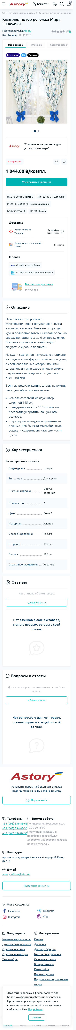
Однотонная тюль (13, 946)
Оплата (38, 936)
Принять (37, 1017)
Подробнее (35, 1009)
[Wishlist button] (56, 159)
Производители (44, 971)
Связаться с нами (45, 956)
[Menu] (4, 4)
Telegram (48, 907)
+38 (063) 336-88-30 (14, 825)
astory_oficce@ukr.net (16, 871)
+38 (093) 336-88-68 (14, 820)
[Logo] (18, 4)
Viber (46, 913)
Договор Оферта (45, 946)
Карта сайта (41, 966)
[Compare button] (64, 159)
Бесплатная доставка (39, 281)
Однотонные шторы (15, 951)
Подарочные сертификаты (51, 976)
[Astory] (15, 143)
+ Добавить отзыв (37, 599)
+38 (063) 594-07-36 (14, 830)
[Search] (62, 4)
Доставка (40, 941)
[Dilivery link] (62, 228)
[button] (35, 128)
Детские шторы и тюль (16, 941)
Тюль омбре (10, 956)
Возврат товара (44, 961)
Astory (27, 30)
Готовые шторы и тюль (22, 13)
